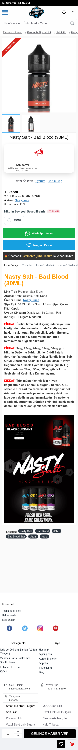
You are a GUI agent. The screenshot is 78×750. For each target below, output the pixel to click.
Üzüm (33, 536)
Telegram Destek (42, 245)
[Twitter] (24, 628)
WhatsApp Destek (42, 233)
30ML (56, 531)
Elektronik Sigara (12, 32)
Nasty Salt (26, 531)
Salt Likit (61, 32)
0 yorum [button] (40, 181)
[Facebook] (9, 628)
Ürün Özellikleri (45, 265)
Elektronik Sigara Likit (39, 32)
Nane (44, 536)
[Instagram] (40, 628)
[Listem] (64, 12)
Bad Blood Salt (16, 536)
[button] (4, 122)
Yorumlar (27, 265)
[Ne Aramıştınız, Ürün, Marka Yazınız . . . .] (72, 23)
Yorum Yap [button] (55, 181)
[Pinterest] (55, 628)
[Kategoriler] (5, 12)
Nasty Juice (22, 200)
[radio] (14, 220)
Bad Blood (43, 531)
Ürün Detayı (11, 265)
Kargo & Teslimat (68, 265)
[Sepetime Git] (73, 12)
